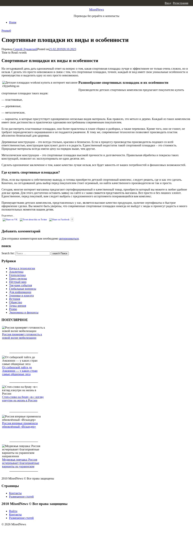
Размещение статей (21, 496)
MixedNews (96, 9)
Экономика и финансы (23, 312)
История (14, 298)
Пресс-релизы (18, 278)
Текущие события (20, 285)
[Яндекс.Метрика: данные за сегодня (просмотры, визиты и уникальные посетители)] (31, 531)
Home (12, 22)
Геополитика (17, 275)
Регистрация (180, 3)
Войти (13, 511)
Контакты (15, 493)
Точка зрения (17, 305)
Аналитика (16, 271)
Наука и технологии (22, 268)
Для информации (20, 292)
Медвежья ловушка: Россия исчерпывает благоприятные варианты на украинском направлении (20, 464)
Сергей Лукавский (25, 49)
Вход (168, 3)
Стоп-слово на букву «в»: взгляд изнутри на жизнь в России (23, 398)
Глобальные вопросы (22, 288)
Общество (15, 302)
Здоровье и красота (21, 295)
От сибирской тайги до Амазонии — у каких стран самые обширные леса (20, 371)
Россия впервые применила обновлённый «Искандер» (20, 425)
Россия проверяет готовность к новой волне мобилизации (22, 336)
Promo (5, 30)
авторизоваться (69, 238)
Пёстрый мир (17, 282)
